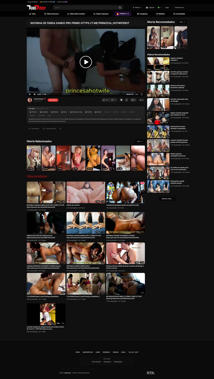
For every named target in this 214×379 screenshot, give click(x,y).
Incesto (99, 112)
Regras (116, 352)
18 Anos (34, 112)
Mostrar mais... (167, 199)
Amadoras (45, 112)
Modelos (162, 14)
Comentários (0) (51, 128)
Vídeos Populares (102, 14)
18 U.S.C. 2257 (133, 352)
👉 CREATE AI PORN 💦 (47, 2)
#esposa (32, 115)
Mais (138, 141)
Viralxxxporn (107, 361)
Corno (65, 112)
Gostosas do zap (77, 112)
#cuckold (107, 112)
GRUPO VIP (129, 94)
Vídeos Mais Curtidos (77, 14)
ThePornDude (118, 361)
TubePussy (67, 373)
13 (106, 100)
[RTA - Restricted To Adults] (150, 373)
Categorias (144, 14)
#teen (49, 115)
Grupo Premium (33, 2)
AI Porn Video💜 (63, 2)
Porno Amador (96, 361)
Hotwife (89, 112)
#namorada (41, 115)
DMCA (123, 352)
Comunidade (180, 14)
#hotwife (123, 112)
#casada (115, 112)
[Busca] (120, 7)
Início (78, 352)
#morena (131, 112)
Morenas (55, 112)
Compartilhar (35, 128)
